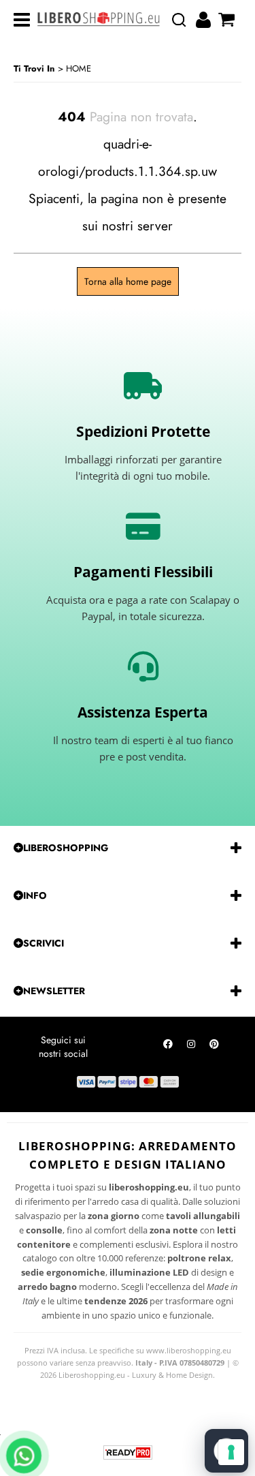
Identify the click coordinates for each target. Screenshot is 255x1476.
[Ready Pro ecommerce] (127, 1452)
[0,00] (228, 19)
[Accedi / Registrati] (205, 19)
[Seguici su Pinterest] (214, 1047)
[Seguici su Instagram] (191, 1047)
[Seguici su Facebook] (168, 1047)
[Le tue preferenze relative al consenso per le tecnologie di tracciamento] (231, 1452)
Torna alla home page (127, 281)
